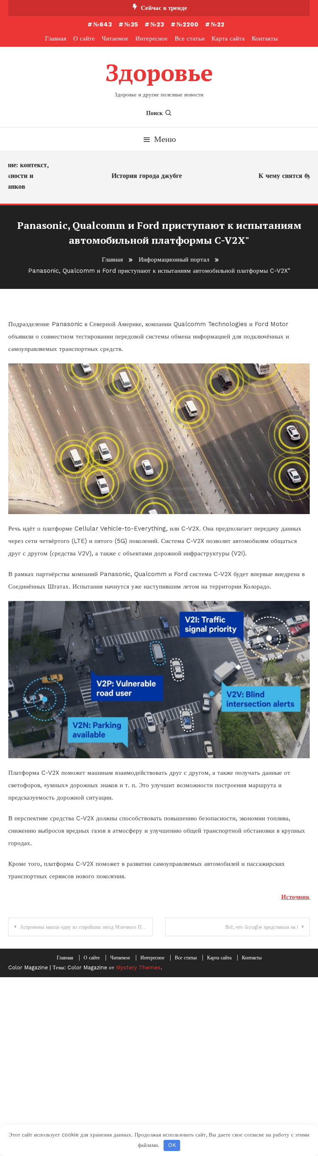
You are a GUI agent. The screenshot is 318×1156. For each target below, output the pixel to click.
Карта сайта (228, 38)
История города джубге (139, 176)
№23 (157, 24)
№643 (102, 24)
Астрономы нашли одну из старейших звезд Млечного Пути (84, 927)
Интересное (151, 38)
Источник (295, 897)
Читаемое (115, 38)
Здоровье (159, 72)
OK (172, 1145)
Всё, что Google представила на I (261, 927)
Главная (55, 38)
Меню (165, 139)
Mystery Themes (138, 967)
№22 (217, 24)
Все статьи (190, 38)
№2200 (187, 24)
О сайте (84, 38)
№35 (131, 24)
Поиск (154, 113)
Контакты (265, 38)
